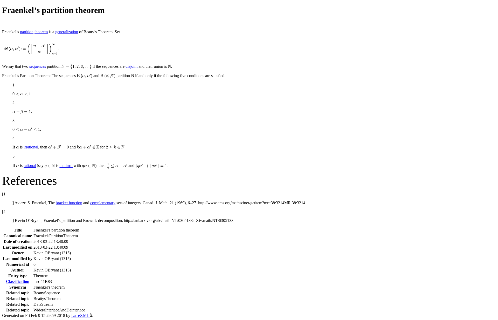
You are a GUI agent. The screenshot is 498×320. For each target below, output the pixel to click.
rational (30, 166)
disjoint (131, 66)
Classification (17, 281)
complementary (102, 203)
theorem (41, 32)
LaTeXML (80, 315)
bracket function (69, 203)
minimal (66, 166)
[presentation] (31, 49)
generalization (66, 32)
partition (26, 32)
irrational (31, 147)
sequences (37, 66)
